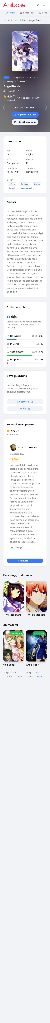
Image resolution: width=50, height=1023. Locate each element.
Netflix (23, 408)
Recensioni (28, 12)
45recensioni (9, 100)
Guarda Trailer (27, 107)
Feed (44, 12)
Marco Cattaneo (27, 447)
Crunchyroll (23, 401)
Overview (10, 12)
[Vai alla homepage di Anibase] (14, 5)
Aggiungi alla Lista (27, 114)
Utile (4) (19, 547)
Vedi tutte (23, 560)
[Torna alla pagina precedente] (4, 20)
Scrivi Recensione (27, 122)
